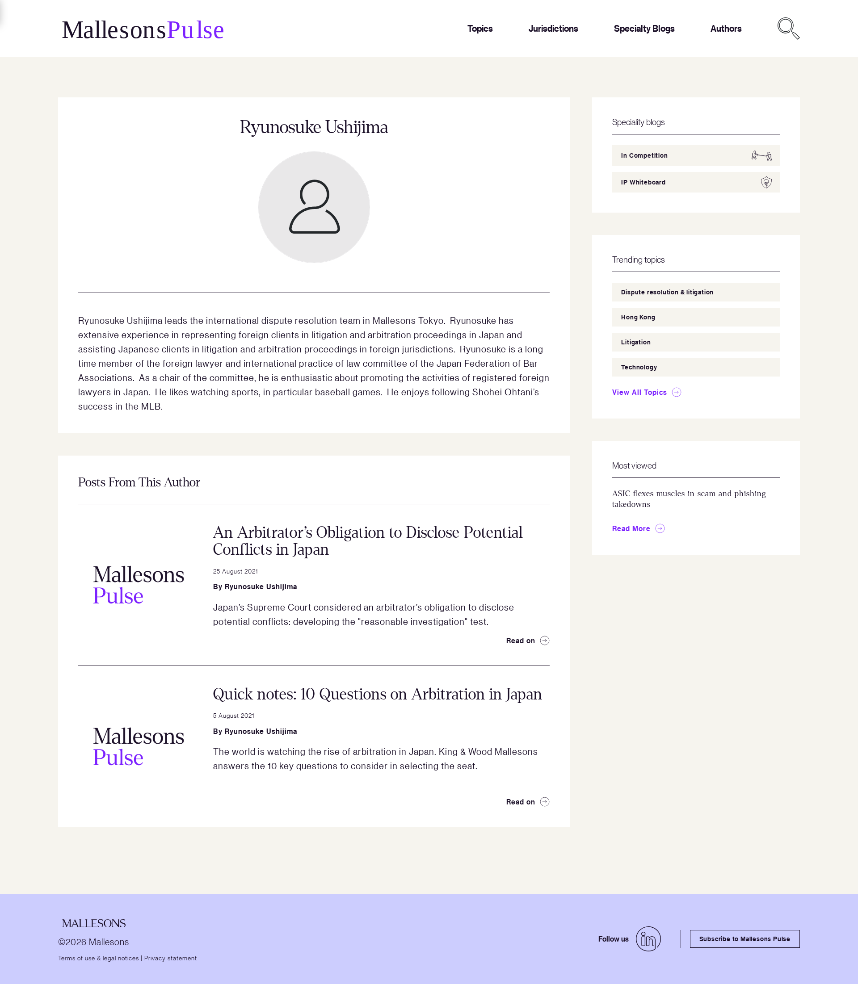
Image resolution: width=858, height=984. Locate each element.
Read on (520, 640)
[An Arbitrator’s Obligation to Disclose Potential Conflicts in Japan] (138, 584)
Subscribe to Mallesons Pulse (745, 938)
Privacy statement (170, 958)
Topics (480, 28)
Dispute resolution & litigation (667, 292)
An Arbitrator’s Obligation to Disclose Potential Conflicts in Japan (368, 541)
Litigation (636, 342)
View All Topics (639, 392)
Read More (631, 528)
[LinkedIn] (648, 938)
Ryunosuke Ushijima (261, 586)
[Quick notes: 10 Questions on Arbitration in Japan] (138, 746)
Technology (639, 367)
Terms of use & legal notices (98, 958)
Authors (726, 28)
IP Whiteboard (643, 182)
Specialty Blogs (644, 28)
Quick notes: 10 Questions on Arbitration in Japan (378, 694)
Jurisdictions (553, 28)
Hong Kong (638, 317)
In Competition (644, 155)
